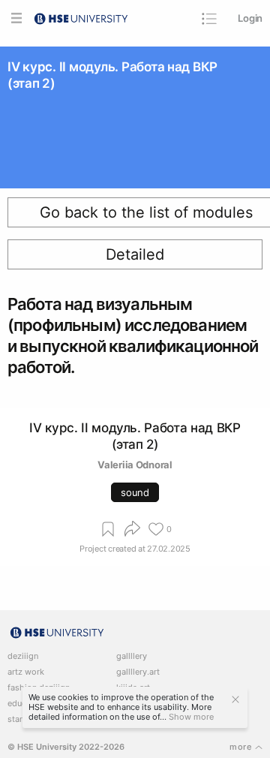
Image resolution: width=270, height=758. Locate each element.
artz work (26, 672)
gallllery (131, 656)
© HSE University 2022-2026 (66, 747)
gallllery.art (138, 672)
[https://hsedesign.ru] (81, 17)
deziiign (23, 656)
